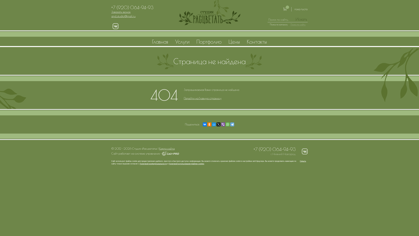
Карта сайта (167, 148)
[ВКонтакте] (205, 124)
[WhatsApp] (228, 124)
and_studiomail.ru (123, 16)
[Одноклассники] (209, 124)
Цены (234, 42)
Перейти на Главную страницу (202, 98)
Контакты (257, 42)
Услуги (182, 42)
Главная (160, 42)
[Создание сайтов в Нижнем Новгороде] (170, 155)
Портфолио (209, 42)
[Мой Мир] (214, 124)
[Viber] (223, 124)
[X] (218, 124)
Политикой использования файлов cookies (186, 164)
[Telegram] (232, 124)
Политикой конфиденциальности (153, 164)
